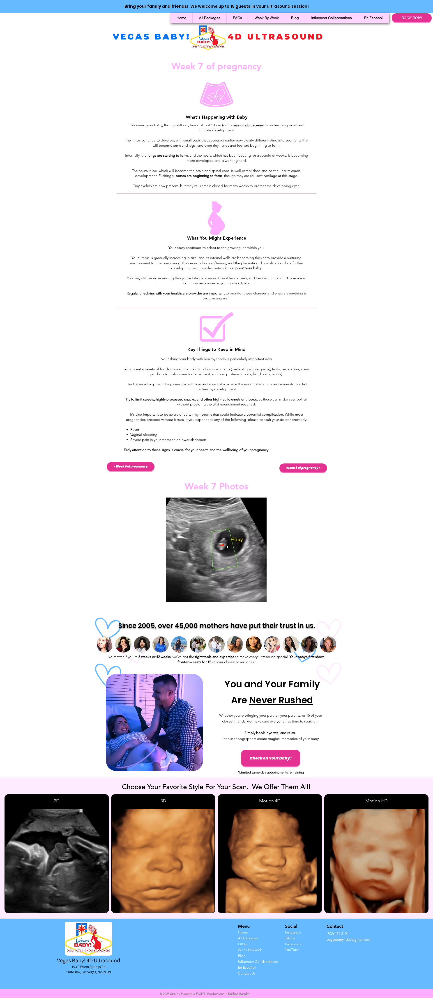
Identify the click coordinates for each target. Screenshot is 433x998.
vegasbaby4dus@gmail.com (349, 939)
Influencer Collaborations (252, 961)
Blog (242, 956)
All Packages (248, 938)
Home (243, 932)
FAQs (242, 944)
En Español (247, 967)
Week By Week (250, 950)
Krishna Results (238, 994)
